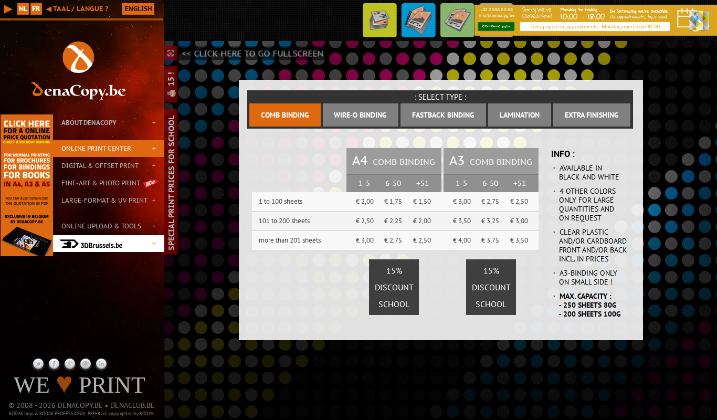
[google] (70, 364)
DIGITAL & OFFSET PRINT (100, 166)
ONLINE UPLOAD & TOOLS (101, 226)
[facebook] (54, 364)
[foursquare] (85, 364)
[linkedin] (101, 364)
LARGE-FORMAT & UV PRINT (104, 200)
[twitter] (38, 364)
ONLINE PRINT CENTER (96, 148)
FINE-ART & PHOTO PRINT (100, 183)
